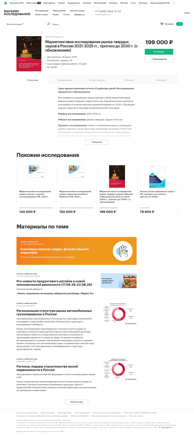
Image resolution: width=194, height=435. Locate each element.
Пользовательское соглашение (107, 413)
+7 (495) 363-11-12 (108, 11)
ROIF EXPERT (145, 208)
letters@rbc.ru (167, 427)
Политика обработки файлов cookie (140, 413)
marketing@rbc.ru (103, 15)
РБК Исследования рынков (32, 244)
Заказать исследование (27, 413)
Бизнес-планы (41, 15)
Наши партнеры (64, 413)
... (174, 2)
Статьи (66, 15)
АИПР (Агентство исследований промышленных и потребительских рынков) (36, 208)
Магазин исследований (17, 13)
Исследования (41, 11)
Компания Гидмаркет (54, 37)
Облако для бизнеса (80, 416)
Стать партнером (82, 413)
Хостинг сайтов (136, 416)
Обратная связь (48, 413)
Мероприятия (59, 11)
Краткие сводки (77, 11)
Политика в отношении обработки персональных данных (42, 416)
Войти (187, 13)
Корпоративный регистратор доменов (109, 416)
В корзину (159, 52)
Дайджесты (79, 15)
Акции (55, 15)
